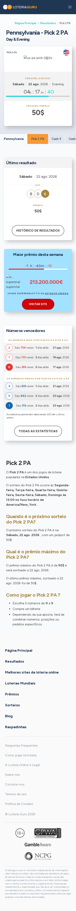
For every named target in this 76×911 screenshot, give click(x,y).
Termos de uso (16, 794)
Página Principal (25, 23)
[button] (70, 7)
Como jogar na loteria (20, 755)
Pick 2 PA (37, 139)
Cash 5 (56, 139)
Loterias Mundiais (20, 683)
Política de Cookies (19, 804)
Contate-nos (15, 784)
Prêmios (12, 694)
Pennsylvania (14, 139)
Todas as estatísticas (38, 431)
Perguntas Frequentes (21, 745)
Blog (9, 716)
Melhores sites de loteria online (32, 672)
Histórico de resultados (38, 230)
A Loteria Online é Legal (22, 765)
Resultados (48, 23)
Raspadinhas (16, 727)
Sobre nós (12, 775)
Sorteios (12, 705)
